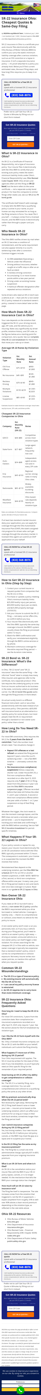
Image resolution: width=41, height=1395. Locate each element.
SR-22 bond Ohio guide (22, 692)
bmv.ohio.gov (13, 1221)
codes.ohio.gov (13, 1235)
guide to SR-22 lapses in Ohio (25, 889)
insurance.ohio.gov (15, 1227)
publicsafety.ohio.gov (16, 1241)
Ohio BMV (35, 36)
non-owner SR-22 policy (20, 906)
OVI (11, 736)
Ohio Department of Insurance (14, 39)
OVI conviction (16, 259)
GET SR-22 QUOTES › (20, 144)
